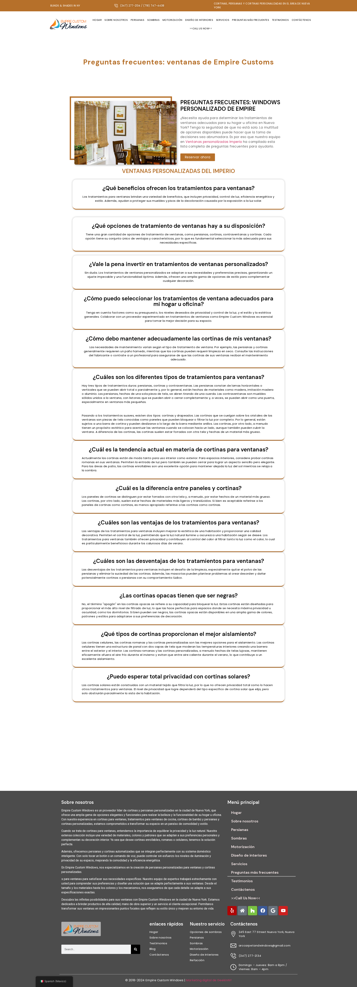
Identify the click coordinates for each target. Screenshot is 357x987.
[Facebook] (262, 910)
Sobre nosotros (116, 20)
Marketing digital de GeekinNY (209, 980)
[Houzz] (252, 910)
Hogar (97, 20)
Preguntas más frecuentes (250, 20)
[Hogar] (242, 910)
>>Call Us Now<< (201, 28)
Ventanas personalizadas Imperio (214, 142)
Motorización (172, 20)
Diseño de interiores (199, 20)
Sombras (153, 20)
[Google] (273, 910)
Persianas (137, 20)
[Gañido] (232, 910)
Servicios (222, 20)
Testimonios (280, 20)
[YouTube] (283, 910)
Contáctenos (301, 20)
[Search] (135, 949)
